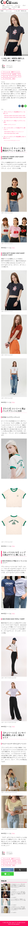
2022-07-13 (9, 65)
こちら (13, 247)
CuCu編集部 (9, 67)
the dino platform (16, 924)
